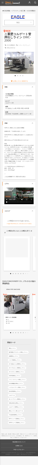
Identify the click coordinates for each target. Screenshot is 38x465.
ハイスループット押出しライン (17, 387)
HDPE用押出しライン (14, 375)
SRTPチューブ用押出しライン (16, 422)
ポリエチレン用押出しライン (16, 372)
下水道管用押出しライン (15, 415)
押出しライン (12, 348)
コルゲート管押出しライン (16, 407)
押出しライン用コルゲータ (16, 411)
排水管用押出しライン (15, 391)
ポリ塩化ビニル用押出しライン (17, 364)
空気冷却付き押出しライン (16, 403)
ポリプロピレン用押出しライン (17, 368)
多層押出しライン (13, 356)
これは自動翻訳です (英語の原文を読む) (15, 176)
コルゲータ (12, 395)
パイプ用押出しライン (15, 360)
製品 (18, 22)
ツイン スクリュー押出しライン (17, 379)
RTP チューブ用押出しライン (16, 419)
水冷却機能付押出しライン (16, 383)
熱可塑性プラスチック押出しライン (18, 352)
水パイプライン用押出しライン (17, 399)
